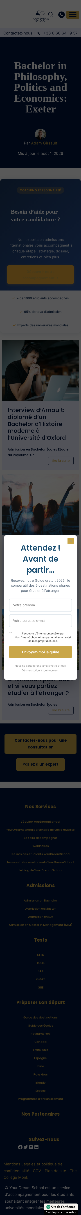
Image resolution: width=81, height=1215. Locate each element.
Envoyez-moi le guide (40, 652)
